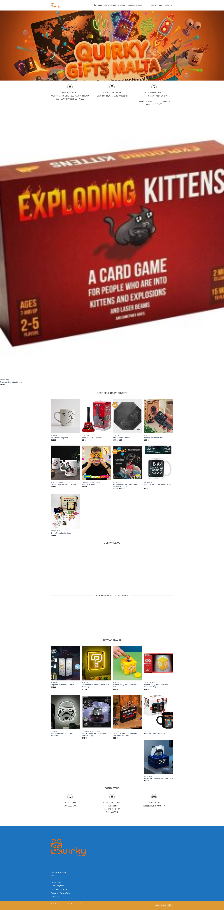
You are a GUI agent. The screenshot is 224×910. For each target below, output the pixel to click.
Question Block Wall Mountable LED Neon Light (95, 686)
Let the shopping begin (114, 5)
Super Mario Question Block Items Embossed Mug (156, 686)
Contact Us (55, 896)
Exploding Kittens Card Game (11, 382)
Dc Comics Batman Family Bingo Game (96, 572)
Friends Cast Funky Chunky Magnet (159, 572)
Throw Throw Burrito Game (61, 533)
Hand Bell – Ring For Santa (92, 438)
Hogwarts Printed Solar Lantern (62, 685)
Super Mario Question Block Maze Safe (125, 686)
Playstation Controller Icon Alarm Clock (158, 778)
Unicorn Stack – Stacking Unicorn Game (64, 572)
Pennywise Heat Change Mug (155, 733)
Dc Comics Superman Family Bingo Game (128, 572)
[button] (153, 5)
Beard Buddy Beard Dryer (153, 438)
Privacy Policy (56, 882)
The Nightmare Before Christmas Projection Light (94, 735)
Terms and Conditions (59, 889)
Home (100, 5)
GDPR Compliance (58, 886)
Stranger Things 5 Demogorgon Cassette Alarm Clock (125, 735)
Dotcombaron (83, 904)
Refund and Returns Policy (60, 893)
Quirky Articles (135, 5)
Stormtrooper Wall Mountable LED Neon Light (63, 735)
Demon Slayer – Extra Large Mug (63, 484)
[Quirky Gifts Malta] (71, 5)
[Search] (95, 5)
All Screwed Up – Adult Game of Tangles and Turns (125, 485)
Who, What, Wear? (89, 484)
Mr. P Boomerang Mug (59, 438)
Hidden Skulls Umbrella (121, 438)
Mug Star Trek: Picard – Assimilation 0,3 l (157, 485)
